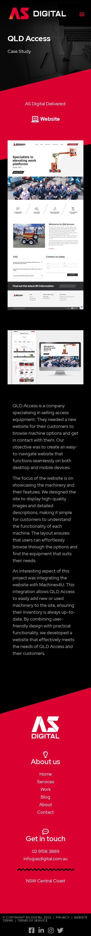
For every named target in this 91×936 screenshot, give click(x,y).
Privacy (63, 917)
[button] (82, 14)
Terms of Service (32, 920)
